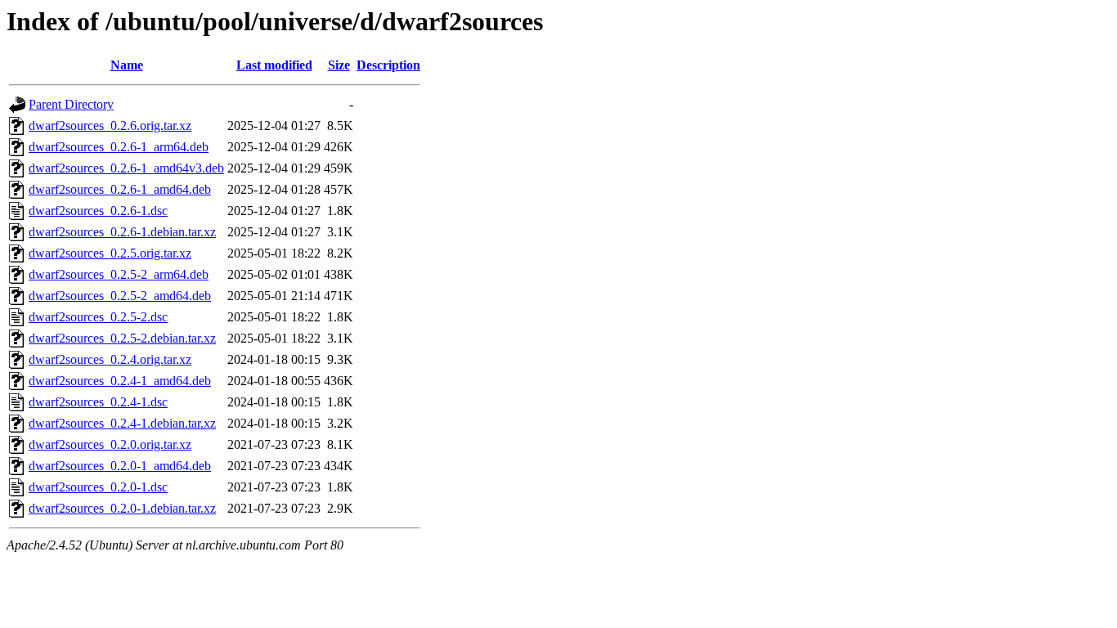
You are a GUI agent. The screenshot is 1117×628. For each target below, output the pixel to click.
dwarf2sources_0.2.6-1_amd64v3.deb (126, 168)
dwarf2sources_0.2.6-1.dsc (98, 211)
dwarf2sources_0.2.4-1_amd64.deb (120, 381)
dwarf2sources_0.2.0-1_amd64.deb (120, 466)
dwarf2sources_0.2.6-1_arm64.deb (119, 147)
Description (388, 65)
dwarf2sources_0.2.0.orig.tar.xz (110, 444)
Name (126, 65)
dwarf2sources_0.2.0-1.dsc (98, 487)
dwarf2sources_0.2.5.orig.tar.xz (110, 253)
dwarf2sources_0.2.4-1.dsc (98, 402)
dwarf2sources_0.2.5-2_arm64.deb (119, 274)
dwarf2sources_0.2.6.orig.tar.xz (110, 125)
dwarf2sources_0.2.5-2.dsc (98, 317)
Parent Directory (71, 104)
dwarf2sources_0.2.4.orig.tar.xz (110, 359)
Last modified (274, 65)
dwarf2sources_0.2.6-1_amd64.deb (120, 189)
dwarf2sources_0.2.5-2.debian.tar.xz (122, 338)
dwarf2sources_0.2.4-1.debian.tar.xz (122, 423)
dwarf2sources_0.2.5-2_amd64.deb (120, 296)
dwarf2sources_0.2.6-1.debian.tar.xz (122, 232)
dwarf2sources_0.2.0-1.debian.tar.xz (122, 508)
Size (339, 65)
